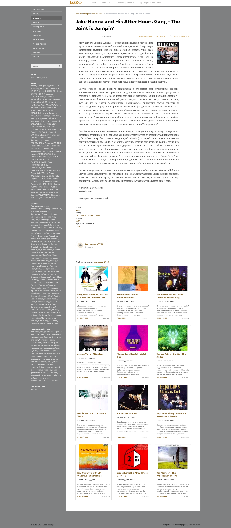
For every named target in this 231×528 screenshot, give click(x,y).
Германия (41, 228)
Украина (34, 288)
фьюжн (44, 372)
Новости (106, 2)
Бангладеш (36, 214)
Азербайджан (37, 209)
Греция (58, 228)
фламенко (35, 372)
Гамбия (48, 310)
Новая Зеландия (48, 263)
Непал (33, 260)
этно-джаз (54, 381)
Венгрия (34, 222)
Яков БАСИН (53, 189)
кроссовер (36, 359)
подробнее (82, 318)
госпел (34, 345)
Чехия (52, 291)
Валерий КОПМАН (52, 116)
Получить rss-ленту (151, 2)
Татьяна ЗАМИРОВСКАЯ (42, 184)
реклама (35, 389)
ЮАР (50, 296)
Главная (92, 2)
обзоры (86, 14)
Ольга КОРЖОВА (52, 170)
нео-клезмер (44, 345)
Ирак (51, 236)
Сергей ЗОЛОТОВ (50, 176)
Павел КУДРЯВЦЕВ (39, 173)
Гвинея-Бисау (37, 312)
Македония (36, 255)
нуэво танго (43, 348)
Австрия (45, 206)
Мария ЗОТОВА (54, 151)
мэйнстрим (53, 342)
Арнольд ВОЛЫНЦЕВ (40, 110)
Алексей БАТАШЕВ (47, 91)
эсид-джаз (44, 378)
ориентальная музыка (48, 351)
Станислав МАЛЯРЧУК (48, 181)
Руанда (34, 320)
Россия (47, 271)
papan (33, 86)
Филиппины (45, 323)
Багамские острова (39, 307)
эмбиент (35, 378)
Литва (40, 252)
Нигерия (41, 260)
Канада (54, 244)
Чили (58, 291)
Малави (57, 315)
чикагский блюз (54, 375)
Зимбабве (47, 233)
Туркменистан (51, 282)
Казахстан (55, 241)
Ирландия (35, 239)
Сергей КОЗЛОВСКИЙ (41, 178)
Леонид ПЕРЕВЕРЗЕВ (40, 146)
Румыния (55, 271)
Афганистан (45, 211)
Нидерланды (52, 260)
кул (32, 340)
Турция (34, 285)
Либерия (43, 315)
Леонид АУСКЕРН (53, 143)
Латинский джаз (46, 340)
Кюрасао (40, 301)
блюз (33, 77)
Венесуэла (43, 222)
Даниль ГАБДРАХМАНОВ (42, 195)
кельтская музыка (39, 356)
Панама (53, 266)
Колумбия (41, 247)
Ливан (33, 252)
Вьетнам (43, 225)
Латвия (56, 249)
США (59, 277)
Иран (56, 236)
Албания (53, 304)
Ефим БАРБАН (46, 135)
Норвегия (35, 266)
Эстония (34, 296)
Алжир (48, 209)
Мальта (34, 304)
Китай (33, 247)
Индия (33, 236)
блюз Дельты (44, 337)
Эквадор (55, 293)
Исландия (45, 239)
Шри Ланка (43, 304)
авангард (35, 331)
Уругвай (42, 288)
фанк (54, 370)
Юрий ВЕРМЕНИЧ (38, 189)
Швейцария (36, 293)
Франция (35, 291)
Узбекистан (51, 285)
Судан (53, 277)
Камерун (46, 244)
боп (36, 340)
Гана (57, 225)
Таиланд (35, 280)
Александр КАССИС (40, 88)
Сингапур (51, 274)
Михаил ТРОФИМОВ (40, 157)
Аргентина (56, 209)
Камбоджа (36, 244)
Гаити (33, 228)
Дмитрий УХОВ (54, 129)
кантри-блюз (37, 353)
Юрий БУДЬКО (50, 187)
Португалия (50, 269)
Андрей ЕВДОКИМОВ (50, 99)
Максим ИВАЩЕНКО (47, 148)
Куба (38, 249)
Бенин (33, 217)
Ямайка (57, 296)
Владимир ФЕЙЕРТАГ (40, 121)
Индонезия (42, 236)
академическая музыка (51, 331)
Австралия (35, 206)
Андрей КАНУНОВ (39, 102)
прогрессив (46, 359)
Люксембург (49, 252)
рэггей (43, 362)
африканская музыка (40, 334)
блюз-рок (56, 337)
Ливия (50, 315)
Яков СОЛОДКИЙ (48, 198)
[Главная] (76, 3)
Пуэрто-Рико (37, 271)
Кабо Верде (43, 241)
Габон (51, 225)
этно (44, 77)
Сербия (42, 274)
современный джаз (40, 381)
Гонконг (50, 228)
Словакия (35, 277)
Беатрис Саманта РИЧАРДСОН (45, 192)
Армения (35, 211)
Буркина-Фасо (37, 310)
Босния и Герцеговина (41, 299)
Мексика (44, 258)
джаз (38, 77)
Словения (44, 277)
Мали (54, 255)
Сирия (41, 320)
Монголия (45, 318)
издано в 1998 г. (97, 14)
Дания (41, 230)
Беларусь (46, 214)
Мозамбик (35, 318)
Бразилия (51, 217)
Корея (50, 247)
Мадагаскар (51, 301)
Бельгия (54, 214)
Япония (55, 323)
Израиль (56, 233)
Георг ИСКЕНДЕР (48, 124)
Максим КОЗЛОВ (38, 151)
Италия (34, 241)
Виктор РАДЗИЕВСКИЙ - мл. (43, 118)
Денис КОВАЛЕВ (38, 127)
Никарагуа (35, 263)
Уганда (41, 285)
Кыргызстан (46, 249)
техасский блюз (38, 367)
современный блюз (45, 364)
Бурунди (34, 219)
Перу (33, 269)
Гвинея (55, 310)
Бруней (52, 307)
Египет (47, 312)
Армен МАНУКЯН (48, 107)
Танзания (35, 323)
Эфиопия (43, 296)
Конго (53, 312)
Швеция (46, 293)
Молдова (53, 258)
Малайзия (46, 255)
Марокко (35, 258)
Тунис (41, 282)
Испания (54, 239)
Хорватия (44, 291)
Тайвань (43, 280)
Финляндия (52, 288)
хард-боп (53, 372)
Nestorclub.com (194, 525)
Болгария (41, 217)
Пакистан (44, 266)
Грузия (34, 230)
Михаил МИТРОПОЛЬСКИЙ (43, 154)
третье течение (43, 370)
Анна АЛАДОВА (48, 105)
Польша (40, 269)
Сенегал (34, 274)
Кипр (33, 301)
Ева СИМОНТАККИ (39, 132)
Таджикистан (51, 320)
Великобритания (47, 219)
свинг (49, 362)
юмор (36, 56)
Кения (54, 299)
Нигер (54, 318)
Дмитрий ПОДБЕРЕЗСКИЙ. (88, 215)
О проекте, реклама (125, 2)
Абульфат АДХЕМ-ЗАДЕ (48, 86)
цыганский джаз (38, 375)
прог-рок (52, 356)
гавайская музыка (39, 342)
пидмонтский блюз (52, 353)
